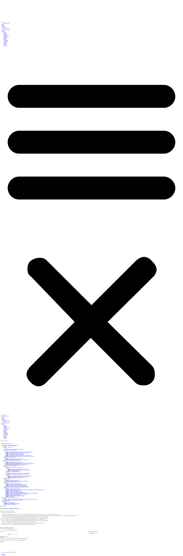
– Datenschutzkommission (13, 470)
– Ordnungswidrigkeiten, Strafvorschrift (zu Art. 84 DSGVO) (17, 481)
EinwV (3, 26)
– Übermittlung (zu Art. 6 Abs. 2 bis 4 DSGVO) (14, 453)
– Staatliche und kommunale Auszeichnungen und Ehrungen (16, 486)
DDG (3, 24)
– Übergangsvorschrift (9, 502)
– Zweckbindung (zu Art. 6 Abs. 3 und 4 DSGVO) (15, 454)
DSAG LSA (6, 428)
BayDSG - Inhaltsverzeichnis (92, 531)
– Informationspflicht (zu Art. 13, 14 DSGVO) (14, 458)
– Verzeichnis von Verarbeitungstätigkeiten (14, 491)
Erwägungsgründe (6, 23)
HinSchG (3, 423)
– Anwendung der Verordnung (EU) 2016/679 (14, 449)
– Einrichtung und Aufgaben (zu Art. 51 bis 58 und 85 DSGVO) (19, 473)
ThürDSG (5, 45)
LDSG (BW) (6, 40)
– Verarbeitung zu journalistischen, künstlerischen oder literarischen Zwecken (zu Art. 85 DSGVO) (20, 499)
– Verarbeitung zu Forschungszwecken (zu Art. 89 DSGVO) (16, 484)
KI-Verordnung (4, 27)
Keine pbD (1, 537)
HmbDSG (5, 39)
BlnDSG (5, 34)
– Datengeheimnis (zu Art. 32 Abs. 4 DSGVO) (14, 462)
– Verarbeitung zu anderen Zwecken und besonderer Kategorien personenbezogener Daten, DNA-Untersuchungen (25, 489)
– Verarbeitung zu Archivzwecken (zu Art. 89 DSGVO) (16, 485)
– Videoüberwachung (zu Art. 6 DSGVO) (14, 483)
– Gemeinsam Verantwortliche (12, 490)
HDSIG (5, 38)
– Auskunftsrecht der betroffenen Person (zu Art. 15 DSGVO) (17, 459)
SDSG (5, 44)
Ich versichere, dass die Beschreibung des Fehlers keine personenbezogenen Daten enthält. (14, 538)
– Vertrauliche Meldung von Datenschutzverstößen (15, 495)
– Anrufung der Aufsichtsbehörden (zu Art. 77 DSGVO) (18, 476)
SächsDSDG (6, 43)
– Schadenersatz (10, 496)
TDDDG (3, 25)
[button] (91, 230)
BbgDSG (5, 33)
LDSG (3, 31)
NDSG (5, 435)
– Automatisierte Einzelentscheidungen (13, 494)
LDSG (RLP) (6, 41)
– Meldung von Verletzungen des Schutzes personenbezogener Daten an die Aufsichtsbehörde (21, 493)
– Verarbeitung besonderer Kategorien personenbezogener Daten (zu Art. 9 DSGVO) (20, 456)
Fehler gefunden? (91, 533)
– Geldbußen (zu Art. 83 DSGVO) (13, 480)
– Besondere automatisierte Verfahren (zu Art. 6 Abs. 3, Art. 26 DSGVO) (18, 455)
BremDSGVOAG (6, 35)
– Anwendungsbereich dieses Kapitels (13, 488)
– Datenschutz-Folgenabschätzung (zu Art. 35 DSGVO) (16, 464)
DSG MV (5, 429)
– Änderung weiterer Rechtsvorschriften (12, 503)
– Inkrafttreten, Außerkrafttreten (10, 504)
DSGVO (3, 22)
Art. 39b (1, 531)
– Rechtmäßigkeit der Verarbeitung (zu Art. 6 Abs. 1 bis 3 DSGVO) (17, 452)
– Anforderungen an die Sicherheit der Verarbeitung (15, 492)
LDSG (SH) (6, 434)
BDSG (3, 416)
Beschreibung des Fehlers (4, 536)
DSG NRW (5, 37)
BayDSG (5, 32)
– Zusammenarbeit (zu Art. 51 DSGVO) (15, 477)
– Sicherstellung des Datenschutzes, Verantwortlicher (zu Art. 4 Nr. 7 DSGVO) (19, 451)
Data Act (3, 29)
